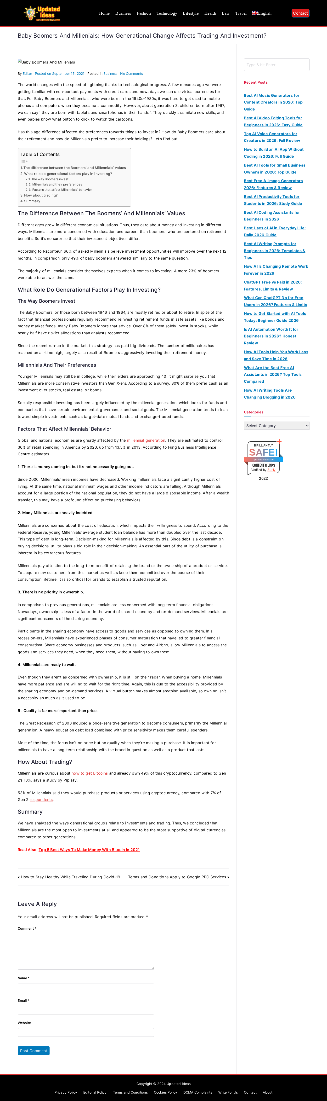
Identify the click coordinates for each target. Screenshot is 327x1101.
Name (24, 978)
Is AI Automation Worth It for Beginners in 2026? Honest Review (271, 336)
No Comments (131, 73)
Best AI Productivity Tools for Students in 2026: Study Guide (273, 200)
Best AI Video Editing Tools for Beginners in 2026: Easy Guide (273, 121)
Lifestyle (190, 13)
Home (104, 13)
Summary (32, 201)
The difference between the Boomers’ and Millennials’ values (74, 168)
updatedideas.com (263, 459)
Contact (300, 13)
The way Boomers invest (49, 179)
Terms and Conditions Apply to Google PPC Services (177, 877)
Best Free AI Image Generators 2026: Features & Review (273, 184)
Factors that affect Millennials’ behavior (62, 189)
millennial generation (146, 440)
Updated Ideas (179, 1084)
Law (226, 13)
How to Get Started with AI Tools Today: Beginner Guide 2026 (275, 317)
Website (24, 1023)
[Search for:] (276, 65)
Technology (167, 13)
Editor (27, 73)
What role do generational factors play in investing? (68, 174)
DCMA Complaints (197, 1092)
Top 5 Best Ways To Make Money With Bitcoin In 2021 (89, 849)
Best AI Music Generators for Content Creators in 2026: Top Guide (273, 102)
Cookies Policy (165, 1092)
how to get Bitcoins (90, 773)
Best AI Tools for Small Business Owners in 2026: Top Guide (274, 168)
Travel (241, 13)
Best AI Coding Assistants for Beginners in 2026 (272, 216)
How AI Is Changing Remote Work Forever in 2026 (276, 270)
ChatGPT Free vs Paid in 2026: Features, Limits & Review (273, 285)
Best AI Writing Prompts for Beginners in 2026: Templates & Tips (274, 250)
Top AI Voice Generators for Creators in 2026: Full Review (272, 137)
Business (123, 13)
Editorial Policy (95, 1092)
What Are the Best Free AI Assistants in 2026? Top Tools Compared (273, 374)
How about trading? (41, 195)
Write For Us (228, 1092)
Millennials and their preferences (57, 184)
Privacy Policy (66, 1092)
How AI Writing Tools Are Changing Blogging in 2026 (270, 394)
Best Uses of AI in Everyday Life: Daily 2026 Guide (275, 231)
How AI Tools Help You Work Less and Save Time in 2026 (276, 355)
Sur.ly (271, 470)
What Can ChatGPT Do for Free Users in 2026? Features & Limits (275, 301)
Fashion (144, 13)
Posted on (60, 73)
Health (210, 13)
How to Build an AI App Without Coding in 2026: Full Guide (274, 153)
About (267, 1092)
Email (24, 1000)
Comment (27, 928)
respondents (41, 799)
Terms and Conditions (130, 1092)
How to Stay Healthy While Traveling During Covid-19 (70, 877)
